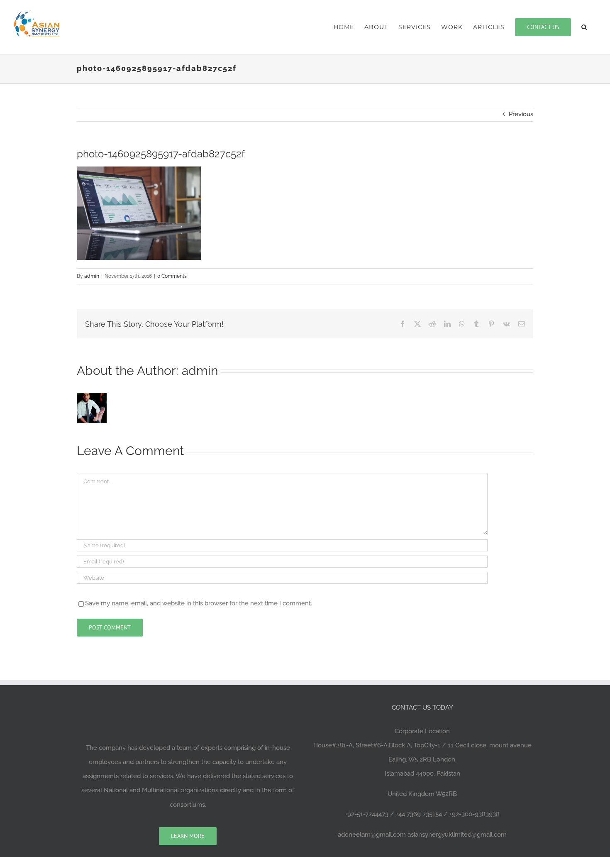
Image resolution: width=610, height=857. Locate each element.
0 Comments (172, 276)
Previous (521, 114)
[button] (584, 27)
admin (91, 276)
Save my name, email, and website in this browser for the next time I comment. (198, 603)
